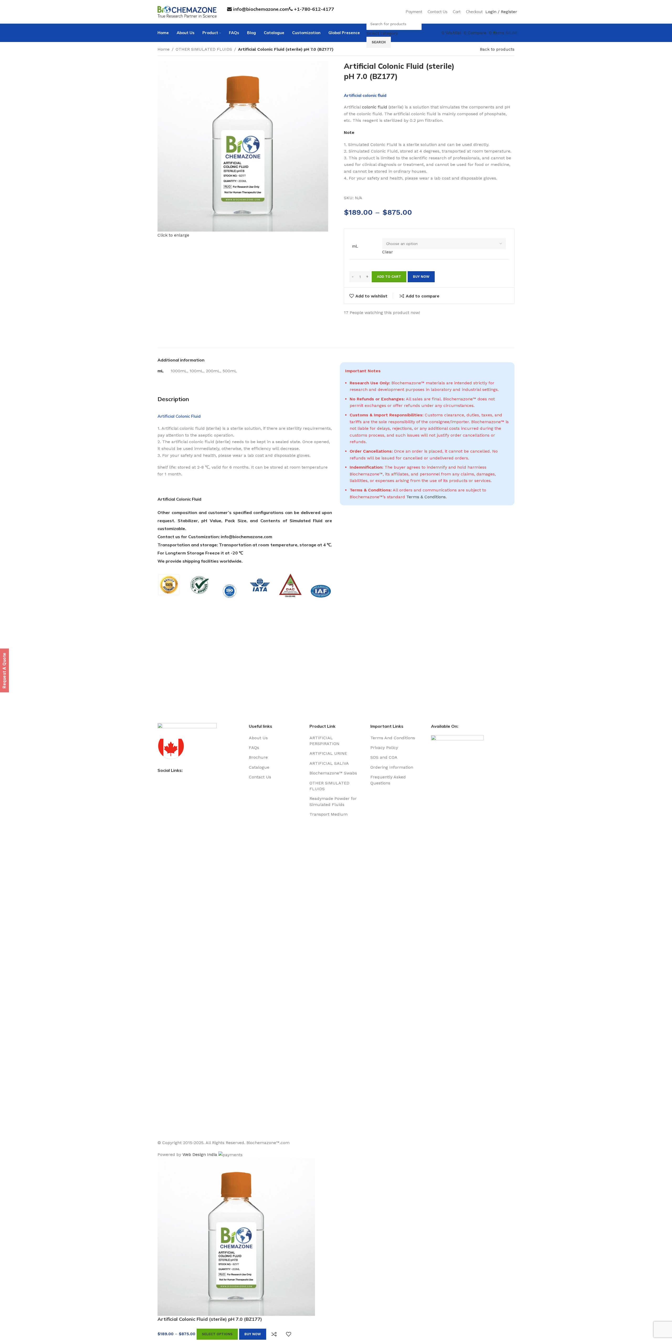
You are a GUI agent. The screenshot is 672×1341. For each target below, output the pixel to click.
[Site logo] (187, 11)
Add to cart (389, 277)
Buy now (252, 1334)
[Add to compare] (274, 1334)
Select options (217, 1334)
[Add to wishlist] (288, 1334)
